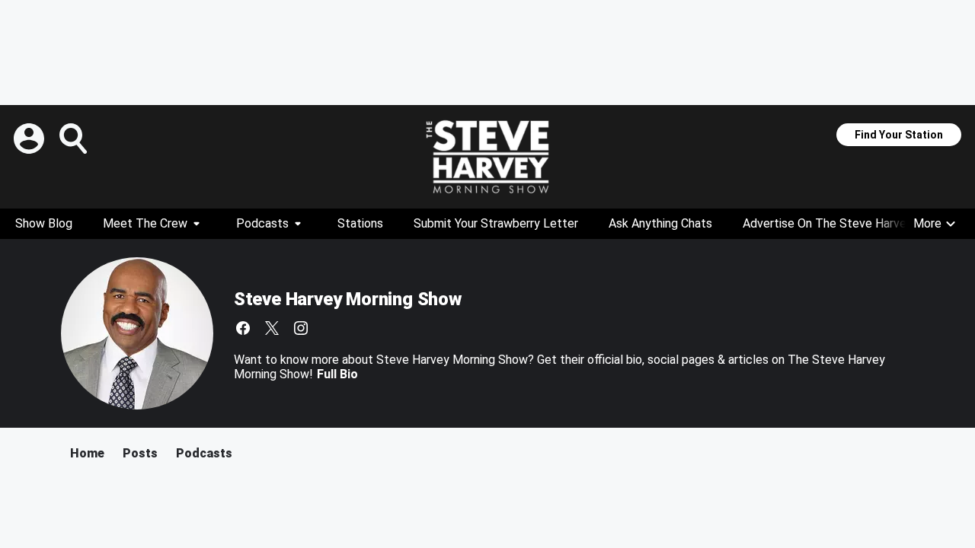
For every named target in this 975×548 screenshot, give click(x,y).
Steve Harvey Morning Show (348, 299)
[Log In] (30, 138)
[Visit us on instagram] (301, 328)
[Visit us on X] (272, 328)
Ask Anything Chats (660, 223)
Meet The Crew (145, 223)
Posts (140, 453)
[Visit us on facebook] (243, 328)
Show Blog (43, 223)
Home (87, 453)
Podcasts (262, 223)
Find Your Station (899, 135)
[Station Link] (487, 157)
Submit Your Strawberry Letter (496, 223)
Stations (360, 223)
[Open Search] (74, 138)
